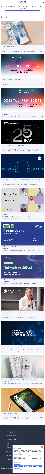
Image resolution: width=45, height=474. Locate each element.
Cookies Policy (9, 457)
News (2, 6)
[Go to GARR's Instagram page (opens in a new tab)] (7, 435)
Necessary (17, 469)
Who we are (8, 443)
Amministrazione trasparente (12, 459)
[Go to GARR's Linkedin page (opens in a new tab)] (16, 435)
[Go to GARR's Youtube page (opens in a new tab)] (9, 435)
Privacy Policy (9, 455)
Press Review (18, 6)
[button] (43, 2)
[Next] (34, 421)
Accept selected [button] (28, 466)
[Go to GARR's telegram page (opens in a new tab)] (14, 435)
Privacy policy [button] (17, 464)
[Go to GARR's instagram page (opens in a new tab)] (11, 435)
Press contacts (22, 8)
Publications (33, 6)
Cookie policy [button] (17, 462)
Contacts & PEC (9, 447)
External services (24, 469)
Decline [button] (18, 466)
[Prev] (10, 421)
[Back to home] (22, 2)
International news (9, 6)
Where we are (9, 445)
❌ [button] (42, 446)
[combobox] (22, 11)
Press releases (26, 6)
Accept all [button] (37, 466)
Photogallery (41, 6)
